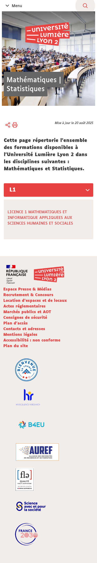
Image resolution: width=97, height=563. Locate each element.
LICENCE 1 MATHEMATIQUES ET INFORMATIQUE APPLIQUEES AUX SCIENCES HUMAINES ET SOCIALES (40, 217)
